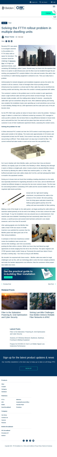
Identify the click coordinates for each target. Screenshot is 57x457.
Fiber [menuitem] (2, 384)
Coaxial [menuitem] (3, 386)
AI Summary (49, 446)
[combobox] (33, 2)
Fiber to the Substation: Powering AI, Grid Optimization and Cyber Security (14, 314)
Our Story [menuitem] (4, 415)
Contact (48, 13)
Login (54, 2)
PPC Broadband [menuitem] (5, 430)
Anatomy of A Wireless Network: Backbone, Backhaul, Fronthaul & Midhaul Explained (27, 339)
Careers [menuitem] (3, 420)
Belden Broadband (7, 426)
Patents (44, 446)
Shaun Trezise (9, 37)
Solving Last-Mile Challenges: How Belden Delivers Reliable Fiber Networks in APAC (42, 314)
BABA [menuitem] (3, 404)
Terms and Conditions (29, 446)
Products (4, 380)
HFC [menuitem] (2, 402)
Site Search (44, 2)
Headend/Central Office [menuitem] (22, 402)
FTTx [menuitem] (2, 399)
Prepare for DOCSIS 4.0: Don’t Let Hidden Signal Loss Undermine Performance (27, 345)
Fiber (10, 23)
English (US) (34, 2)
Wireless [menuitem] (18, 399)
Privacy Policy (38, 446)
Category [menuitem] (4, 389)
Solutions (4, 395)
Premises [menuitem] (19, 407)
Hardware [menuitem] (4, 391)
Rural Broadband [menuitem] (6, 407)
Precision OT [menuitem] (5, 433)
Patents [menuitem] (3, 422)
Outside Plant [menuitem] (20, 404)
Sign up (29, 368)
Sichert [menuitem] (3, 435)
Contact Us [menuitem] (4, 417)
